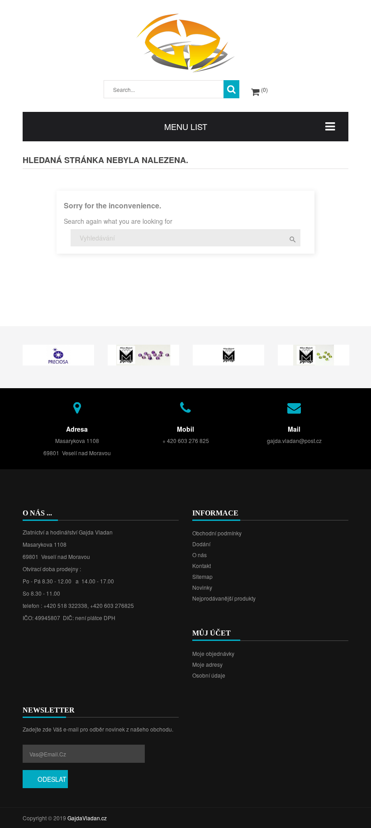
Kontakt (201, 565)
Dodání (201, 544)
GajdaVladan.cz (87, 818)
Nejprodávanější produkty (224, 598)
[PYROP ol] (313, 354)
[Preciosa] (58, 354)
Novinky (202, 587)
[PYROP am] (143, 354)
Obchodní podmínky (217, 533)
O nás (199, 554)
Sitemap (202, 576)
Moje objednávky (213, 653)
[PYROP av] (228, 354)
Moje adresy (207, 664)
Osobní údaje (208, 675)
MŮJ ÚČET (211, 633)
